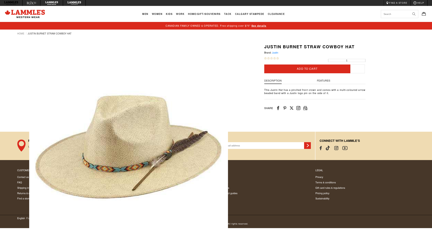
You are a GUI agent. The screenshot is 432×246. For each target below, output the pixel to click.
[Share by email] (298, 108)
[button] (271, 58)
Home (21, 33)
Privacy (319, 177)
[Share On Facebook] (278, 108)
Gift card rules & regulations (330, 187)
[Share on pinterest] (284, 108)
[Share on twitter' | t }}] (291, 108)
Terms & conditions (325, 182)
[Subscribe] (307, 145)
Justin (275, 52)
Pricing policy (322, 193)
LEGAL (319, 170)
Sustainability (322, 198)
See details (258, 25)
